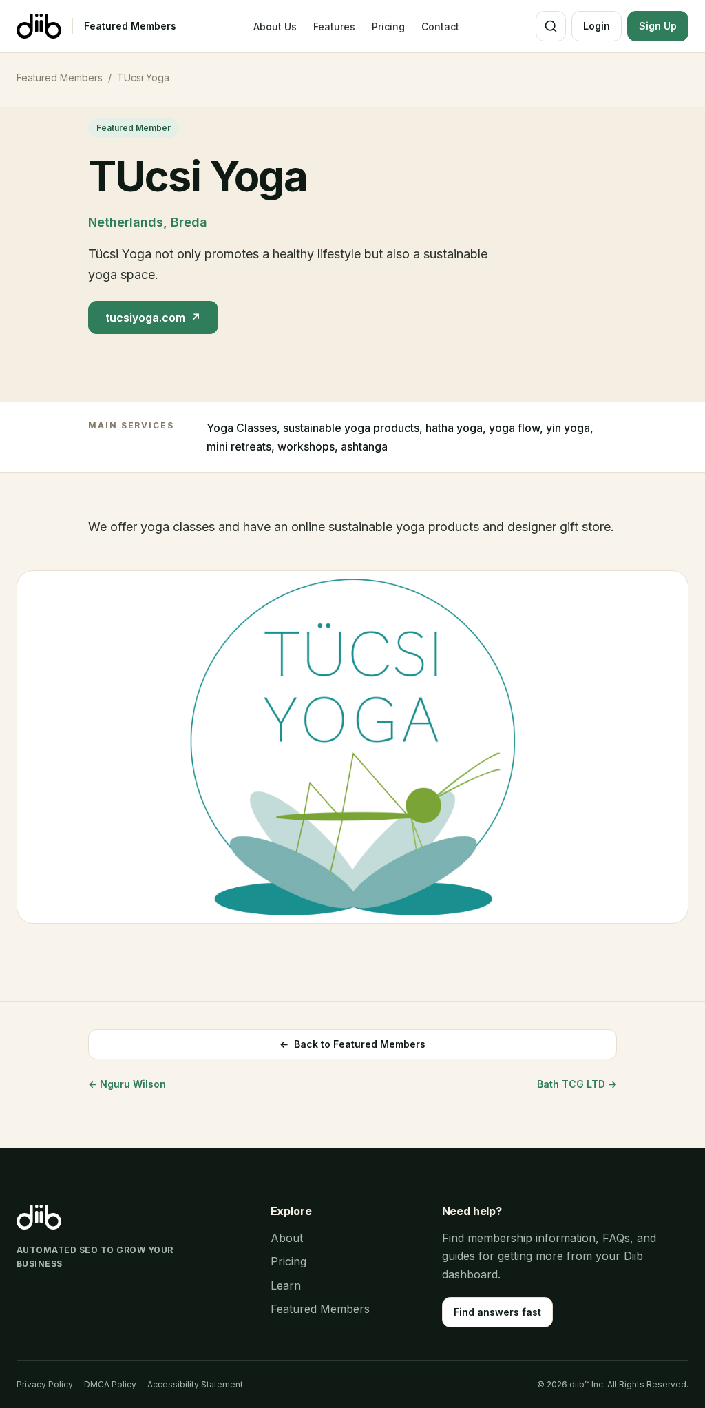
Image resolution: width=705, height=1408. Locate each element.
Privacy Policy (45, 1384)
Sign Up (658, 26)
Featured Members (130, 26)
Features (334, 26)
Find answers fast (497, 1312)
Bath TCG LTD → (577, 1084)
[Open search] (551, 26)
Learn (286, 1285)
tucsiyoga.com (153, 317)
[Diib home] (39, 26)
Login (596, 26)
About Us (275, 26)
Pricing (388, 26)
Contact (440, 26)
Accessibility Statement (195, 1384)
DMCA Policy (110, 1384)
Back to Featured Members (352, 1044)
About (287, 1238)
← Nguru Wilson (127, 1084)
